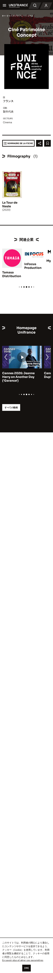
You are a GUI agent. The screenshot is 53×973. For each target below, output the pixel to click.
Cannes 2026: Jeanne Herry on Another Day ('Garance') (18, 377)
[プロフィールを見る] (46, 5)
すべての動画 (11, 407)
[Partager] (39, 143)
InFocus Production (33, 266)
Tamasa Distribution (11, 274)
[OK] (26, 968)
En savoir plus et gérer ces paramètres (22, 960)
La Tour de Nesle (9, 204)
